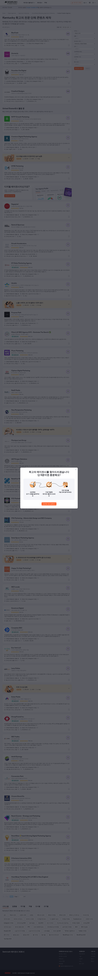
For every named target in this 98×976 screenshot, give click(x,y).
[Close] (76, 469)
